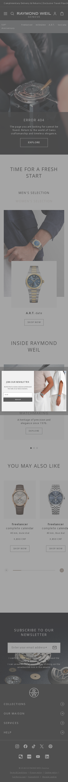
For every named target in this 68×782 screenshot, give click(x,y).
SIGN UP (18, 400)
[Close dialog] (65, 372)
